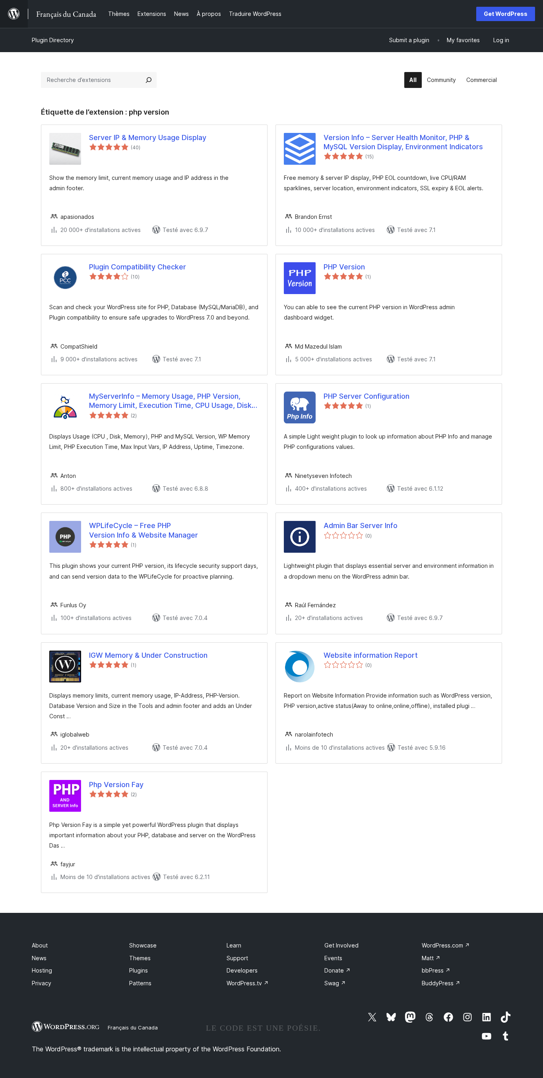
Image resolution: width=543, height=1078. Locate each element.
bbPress (436, 970)
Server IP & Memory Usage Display (147, 137)
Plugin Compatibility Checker (137, 267)
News (39, 958)
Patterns (140, 983)
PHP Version (344, 267)
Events (333, 958)
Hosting (42, 970)
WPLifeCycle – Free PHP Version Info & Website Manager (143, 530)
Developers (242, 970)
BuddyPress (441, 983)
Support (237, 958)
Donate (337, 970)
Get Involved (341, 945)
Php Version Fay (116, 784)
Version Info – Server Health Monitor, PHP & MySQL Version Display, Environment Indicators (403, 142)
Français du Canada (133, 1027)
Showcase (143, 945)
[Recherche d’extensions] (149, 80)
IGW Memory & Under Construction (148, 655)
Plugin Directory (53, 40)
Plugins (138, 970)
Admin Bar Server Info (361, 525)
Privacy (41, 983)
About (40, 945)
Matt (431, 958)
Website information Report (371, 655)
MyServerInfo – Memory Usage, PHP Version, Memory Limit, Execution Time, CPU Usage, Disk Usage (170, 401)
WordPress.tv (248, 983)
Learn (234, 945)
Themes (140, 958)
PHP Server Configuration (366, 396)
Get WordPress (505, 13)
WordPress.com (446, 945)
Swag (335, 983)
